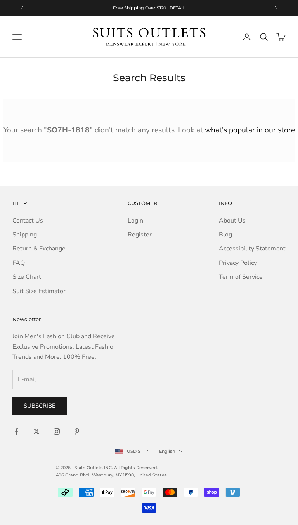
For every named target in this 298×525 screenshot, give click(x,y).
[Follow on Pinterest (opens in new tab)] (77, 431)
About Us (232, 220)
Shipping (24, 234)
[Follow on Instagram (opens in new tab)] (57, 431)
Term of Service (241, 277)
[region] (149, 7)
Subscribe (39, 406)
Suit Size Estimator (39, 291)
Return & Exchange (39, 248)
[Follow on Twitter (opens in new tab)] (36, 431)
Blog (225, 234)
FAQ (18, 263)
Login (135, 220)
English (167, 451)
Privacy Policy (238, 263)
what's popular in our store (250, 130)
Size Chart (26, 277)
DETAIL (177, 7)
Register (140, 234)
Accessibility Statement (252, 248)
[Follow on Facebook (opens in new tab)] (16, 431)
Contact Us (27, 220)
